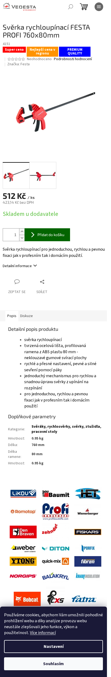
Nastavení (54, 646)
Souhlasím (53, 664)
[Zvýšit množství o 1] (22, 232)
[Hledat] (70, 6)
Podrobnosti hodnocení (73, 59)
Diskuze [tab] (26, 316)
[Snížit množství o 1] (22, 238)
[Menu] (98, 6)
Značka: (18, 64)
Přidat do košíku (50, 234)
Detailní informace (17, 266)
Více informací (43, 633)
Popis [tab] (11, 316)
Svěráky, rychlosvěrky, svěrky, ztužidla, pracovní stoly (66, 429)
